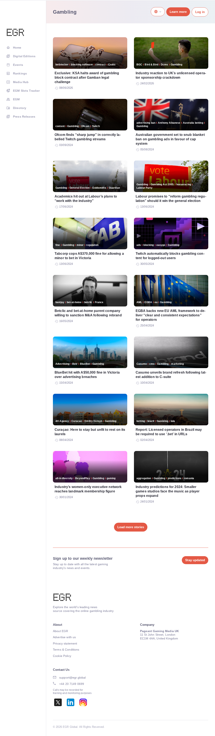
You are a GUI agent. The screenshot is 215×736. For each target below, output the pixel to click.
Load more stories (130, 527)
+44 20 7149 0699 (71, 684)
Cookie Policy (62, 656)
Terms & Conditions (66, 649)
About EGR (60, 631)
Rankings (20, 73)
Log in (200, 12)
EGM (16, 99)
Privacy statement (65, 643)
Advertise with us (64, 637)
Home (17, 47)
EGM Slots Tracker (26, 90)
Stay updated (195, 560)
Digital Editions (24, 56)
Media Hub (21, 82)
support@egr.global (72, 677)
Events (18, 64)
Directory (19, 108)
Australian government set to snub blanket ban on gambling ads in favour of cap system (170, 139)
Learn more (178, 11)
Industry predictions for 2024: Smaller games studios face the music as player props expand (167, 491)
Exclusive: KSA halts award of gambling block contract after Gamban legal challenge (87, 77)
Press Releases (24, 116)
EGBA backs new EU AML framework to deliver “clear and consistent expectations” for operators (170, 315)
